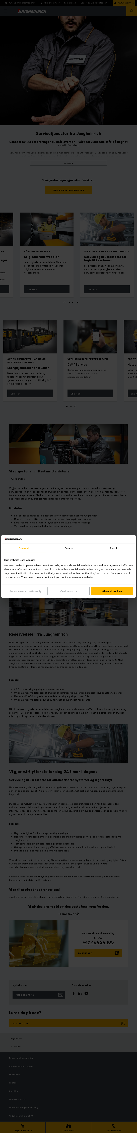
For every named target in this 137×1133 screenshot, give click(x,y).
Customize (66, 591)
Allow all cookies (112, 591)
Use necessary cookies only (25, 591)
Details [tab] (68, 548)
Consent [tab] (24, 548)
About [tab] (113, 548)
